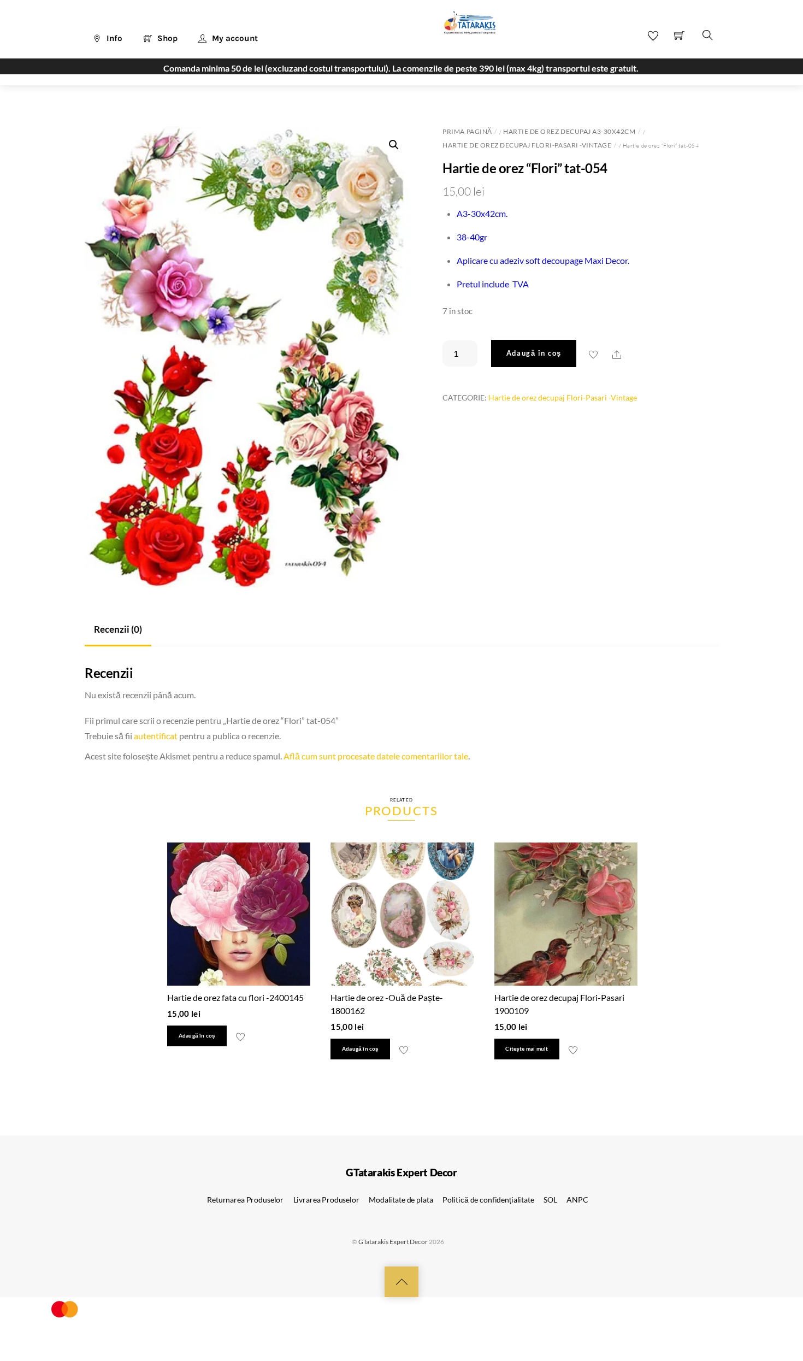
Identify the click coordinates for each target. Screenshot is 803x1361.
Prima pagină (467, 131)
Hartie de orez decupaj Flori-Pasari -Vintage (526, 145)
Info (113, 38)
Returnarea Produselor (245, 1199)
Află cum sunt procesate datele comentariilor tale (376, 756)
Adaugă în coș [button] (197, 1036)
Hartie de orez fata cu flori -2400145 (235, 997)
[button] (394, 145)
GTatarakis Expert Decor (393, 1242)
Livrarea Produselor (326, 1199)
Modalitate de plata (401, 1199)
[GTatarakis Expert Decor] (464, 28)
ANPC (577, 1199)
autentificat (156, 735)
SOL (550, 1199)
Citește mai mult (526, 1049)
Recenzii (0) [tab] (118, 629)
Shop (166, 38)
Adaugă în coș (534, 353)
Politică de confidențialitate (488, 1199)
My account (234, 38)
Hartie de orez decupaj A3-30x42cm (569, 131)
